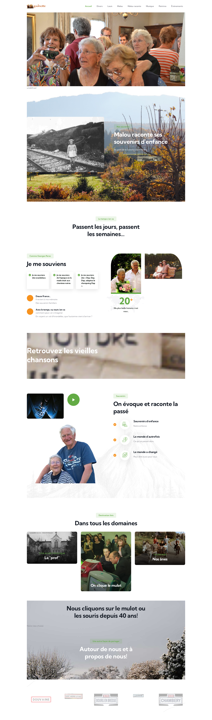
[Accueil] (36, 6)
